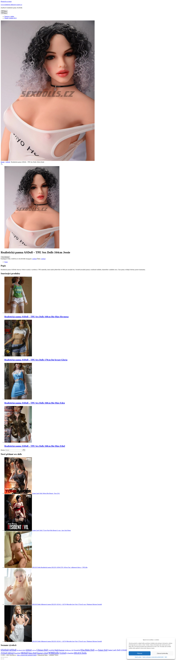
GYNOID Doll (125, 650)
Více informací (5, 257)
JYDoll (4, 653)
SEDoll (24, 653)
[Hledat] (24, 450)
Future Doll (102, 650)
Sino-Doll (32, 653)
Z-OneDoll (70, 653)
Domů (2, 162)
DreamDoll (77, 650)
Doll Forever (59, 650)
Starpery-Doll (42, 653)
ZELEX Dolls (80, 653)
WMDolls (53, 652)
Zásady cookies (138, 657)
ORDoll (10, 653)
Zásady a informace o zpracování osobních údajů (153, 657)
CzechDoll (51, 650)
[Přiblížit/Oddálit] (7, 657)
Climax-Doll (42, 650)
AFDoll (12, 650)
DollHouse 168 (69, 650)
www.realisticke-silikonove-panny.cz (11, 4)
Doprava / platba (9, 16)
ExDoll (96, 650)
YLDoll (62, 653)
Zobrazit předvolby (162, 653)
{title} (165, 657)
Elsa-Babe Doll (87, 650)
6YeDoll (5, 650)
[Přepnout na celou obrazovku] (5, 657)
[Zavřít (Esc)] (1, 657)
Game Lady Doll (114, 650)
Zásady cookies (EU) (10, 18)
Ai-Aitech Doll (21, 650)
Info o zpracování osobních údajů (26, 655)
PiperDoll (17, 653)
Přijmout (139, 653)
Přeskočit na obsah (6, 1)
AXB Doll (34, 650)
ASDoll (8, 162)
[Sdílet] (3, 657)
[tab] (89, 262)
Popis (6, 262)
